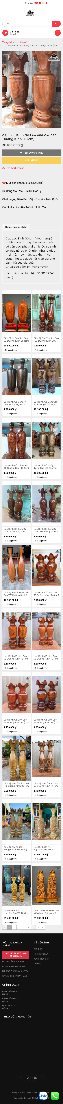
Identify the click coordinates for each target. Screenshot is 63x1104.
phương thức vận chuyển (15, 971)
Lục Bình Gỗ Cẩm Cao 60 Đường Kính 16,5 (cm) (45, 403)
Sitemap (36, 1093)
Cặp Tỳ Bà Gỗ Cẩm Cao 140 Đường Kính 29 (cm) (46, 339)
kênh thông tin (41, 959)
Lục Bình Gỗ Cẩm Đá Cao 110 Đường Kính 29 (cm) (46, 530)
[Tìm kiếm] (56, 24)
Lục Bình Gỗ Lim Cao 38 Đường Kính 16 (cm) (16, 721)
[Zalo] (43, 1095)
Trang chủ (7, 42)
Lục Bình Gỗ (21, 42)
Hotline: (35, 3)
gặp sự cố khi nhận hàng (14, 976)
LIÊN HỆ (37, 964)
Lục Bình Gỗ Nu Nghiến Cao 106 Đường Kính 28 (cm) (46, 848)
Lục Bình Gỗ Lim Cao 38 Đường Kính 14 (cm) (46, 721)
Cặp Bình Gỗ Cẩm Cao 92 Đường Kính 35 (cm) (16, 339)
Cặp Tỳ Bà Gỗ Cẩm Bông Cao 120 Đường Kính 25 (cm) (15, 848)
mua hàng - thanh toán (14, 966)
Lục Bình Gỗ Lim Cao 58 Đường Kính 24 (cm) (46, 594)
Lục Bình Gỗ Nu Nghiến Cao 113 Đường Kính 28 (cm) (16, 912)
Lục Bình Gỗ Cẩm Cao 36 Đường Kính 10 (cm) (16, 466)
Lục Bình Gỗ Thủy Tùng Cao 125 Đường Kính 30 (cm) (45, 466)
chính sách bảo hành (10, 992)
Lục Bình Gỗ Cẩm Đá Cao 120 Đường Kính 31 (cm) (16, 530)
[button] (4, 89)
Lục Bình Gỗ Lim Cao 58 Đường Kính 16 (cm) (46, 657)
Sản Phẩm (26, 1093)
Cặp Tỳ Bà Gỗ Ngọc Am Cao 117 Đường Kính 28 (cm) (16, 594)
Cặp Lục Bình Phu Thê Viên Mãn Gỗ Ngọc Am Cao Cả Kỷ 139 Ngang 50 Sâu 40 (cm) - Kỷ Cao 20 (46, 912)
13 (38, 927)
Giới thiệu (39, 949)
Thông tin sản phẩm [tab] (16, 227)
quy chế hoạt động (9, 1007)
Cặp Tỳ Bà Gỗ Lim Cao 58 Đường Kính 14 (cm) (46, 784)
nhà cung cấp (41, 954)
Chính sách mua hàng (10, 1000)
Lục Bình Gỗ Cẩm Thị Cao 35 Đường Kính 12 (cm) (16, 403)
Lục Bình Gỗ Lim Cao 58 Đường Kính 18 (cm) (16, 657)
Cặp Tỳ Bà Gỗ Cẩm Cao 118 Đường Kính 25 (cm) (16, 784)
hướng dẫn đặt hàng (13, 961)
